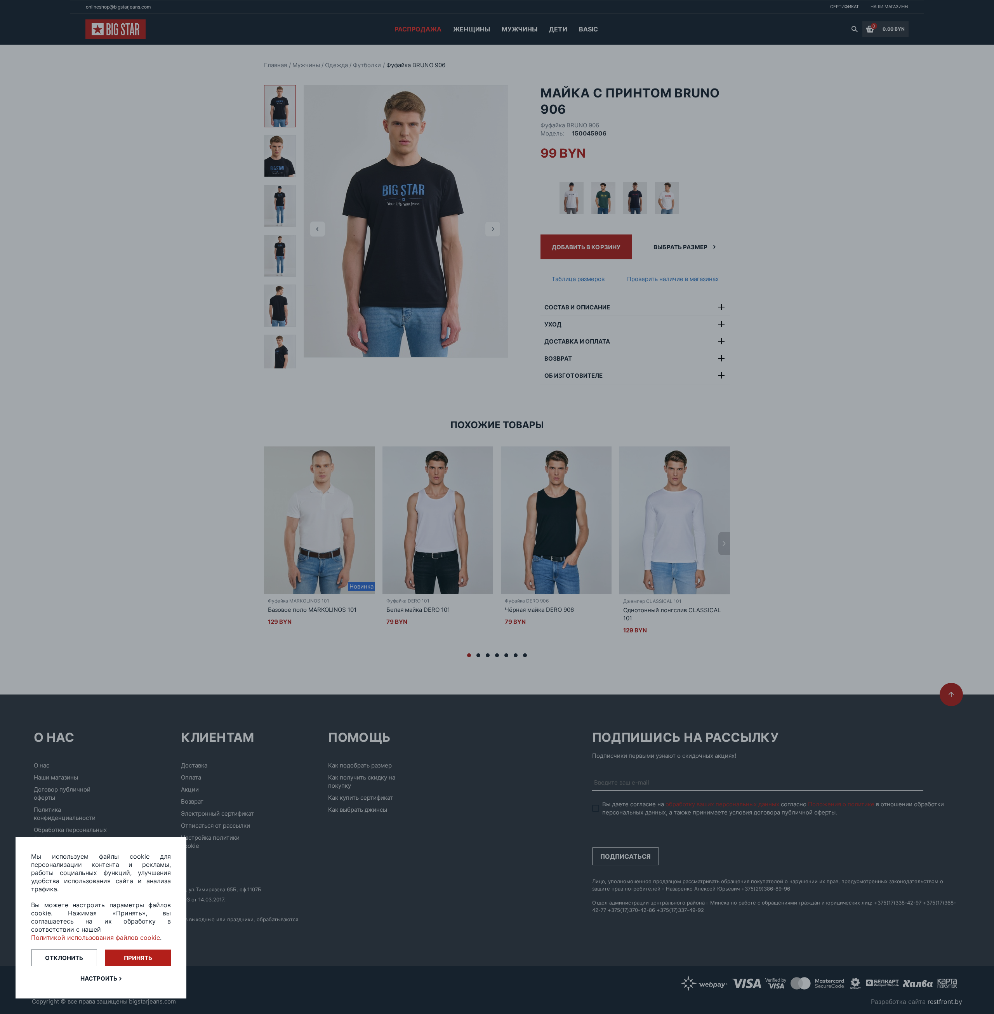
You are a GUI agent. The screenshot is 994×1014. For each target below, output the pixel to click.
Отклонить (64, 958)
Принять (138, 958)
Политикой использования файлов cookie (95, 937)
